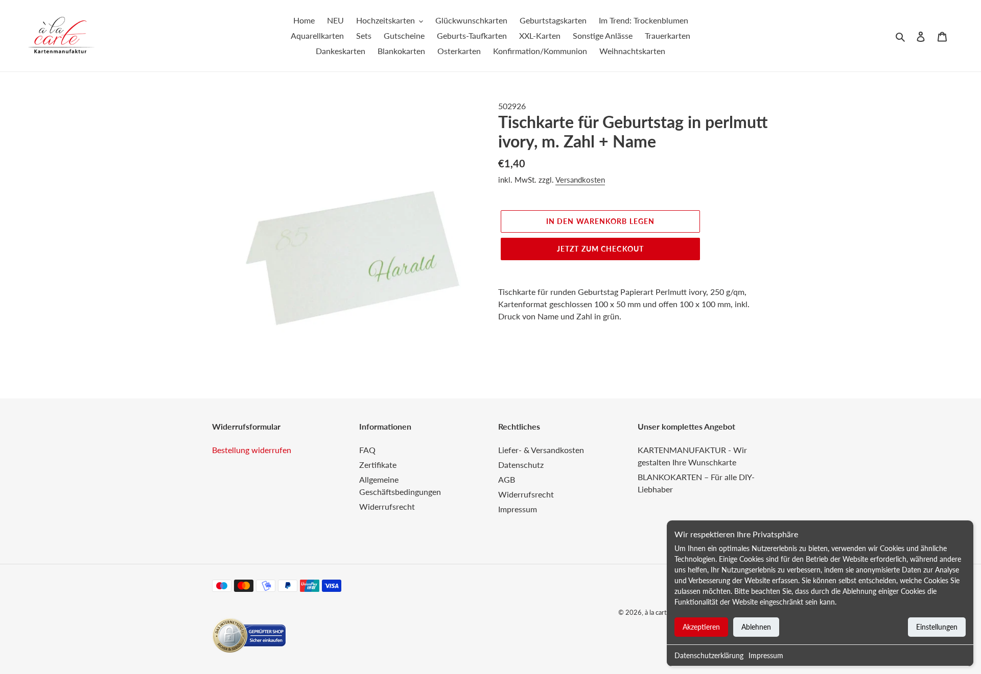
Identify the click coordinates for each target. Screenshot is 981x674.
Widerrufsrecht (387, 506)
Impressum (766, 655)
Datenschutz (521, 464)
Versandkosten (580, 179)
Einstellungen (936, 626)
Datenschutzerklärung (708, 655)
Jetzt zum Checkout (600, 248)
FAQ (367, 450)
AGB (506, 479)
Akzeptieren (701, 626)
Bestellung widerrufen (251, 450)
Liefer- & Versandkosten (541, 450)
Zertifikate (377, 464)
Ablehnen (756, 626)
